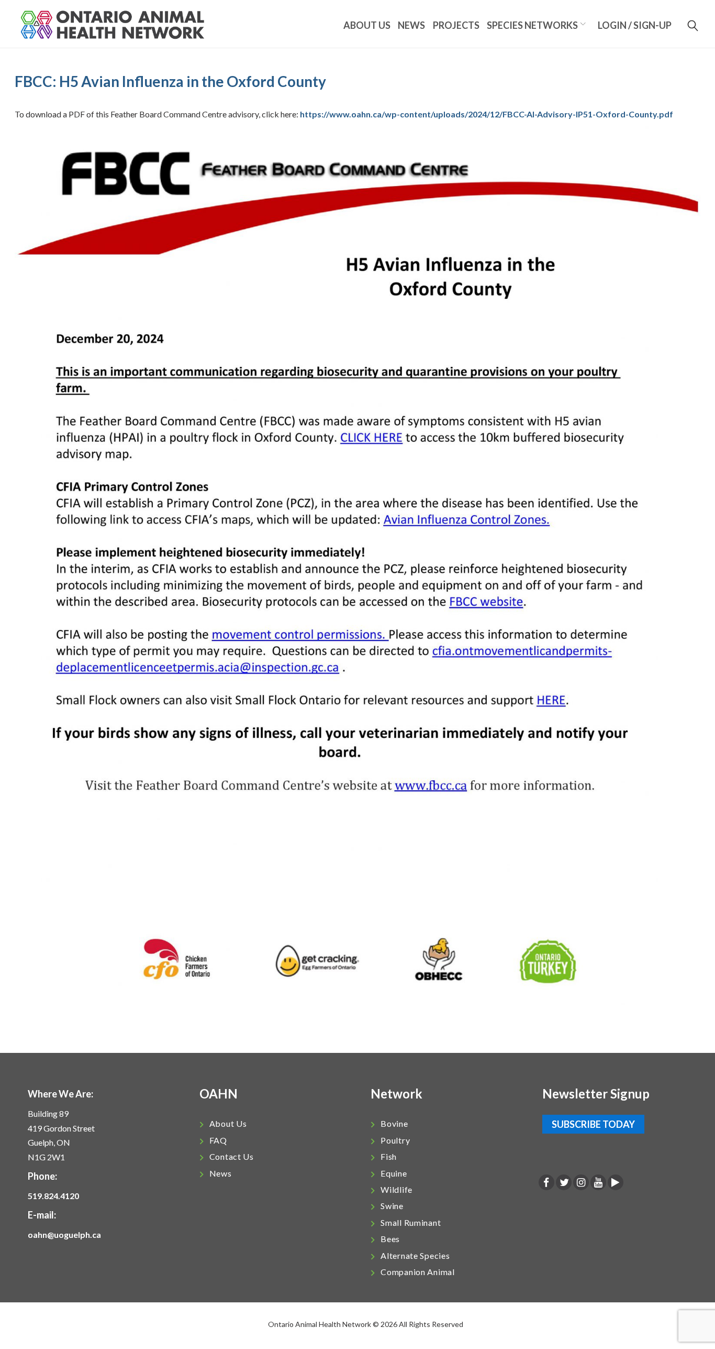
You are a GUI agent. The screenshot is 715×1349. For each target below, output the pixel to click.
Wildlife (396, 1189)
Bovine (394, 1123)
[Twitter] (564, 1183)
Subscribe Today (593, 1124)
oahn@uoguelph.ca (64, 1234)
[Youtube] (598, 1183)
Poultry (395, 1140)
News (411, 25)
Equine (394, 1173)
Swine (392, 1206)
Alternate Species (415, 1255)
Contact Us (231, 1156)
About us (366, 25)
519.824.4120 (53, 1196)
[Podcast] (615, 1183)
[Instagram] (581, 1183)
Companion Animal (418, 1272)
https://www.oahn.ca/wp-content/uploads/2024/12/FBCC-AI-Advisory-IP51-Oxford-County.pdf (486, 114)
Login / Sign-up (635, 25)
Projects (456, 25)
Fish (389, 1156)
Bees (390, 1239)
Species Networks (532, 25)
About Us (228, 1123)
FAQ (218, 1140)
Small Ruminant (411, 1222)
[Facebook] (546, 1183)
